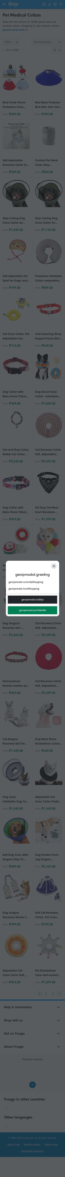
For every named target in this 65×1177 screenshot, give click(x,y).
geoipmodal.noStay (33, 599)
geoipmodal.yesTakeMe (32, 610)
